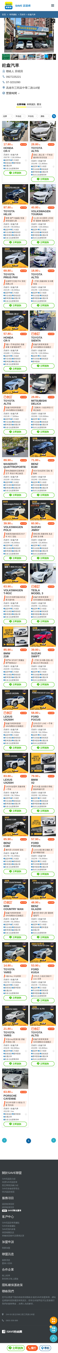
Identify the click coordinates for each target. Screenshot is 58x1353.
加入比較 (23, 144)
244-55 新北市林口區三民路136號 (20, 1314)
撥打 (33, 1347)
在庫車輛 (21, 104)
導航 (47, 1347)
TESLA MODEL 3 (37, 592)
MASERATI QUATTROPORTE (15, 465)
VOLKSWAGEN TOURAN (40, 213)
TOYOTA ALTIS (36, 149)
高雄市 (22, 14)
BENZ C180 (7, 844)
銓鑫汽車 (14, 155)
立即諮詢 (17, 173)
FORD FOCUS (35, 718)
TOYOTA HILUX (9, 213)
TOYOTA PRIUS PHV (11, 276)
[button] (13, 138)
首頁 (4, 14)
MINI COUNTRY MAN (13, 908)
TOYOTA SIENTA (36, 339)
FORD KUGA (35, 971)
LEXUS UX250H (8, 718)
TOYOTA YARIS (9, 971)
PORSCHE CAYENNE (10, 1097)
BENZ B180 (34, 465)
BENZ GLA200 (36, 908)
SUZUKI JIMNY (36, 529)
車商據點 (13, 14)
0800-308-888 (12, 1320)
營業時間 (11, 93)
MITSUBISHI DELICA (39, 402)
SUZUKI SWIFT (36, 655)
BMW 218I (7, 655)
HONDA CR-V (8, 149)
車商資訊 (31, 104)
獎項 (39, 104)
